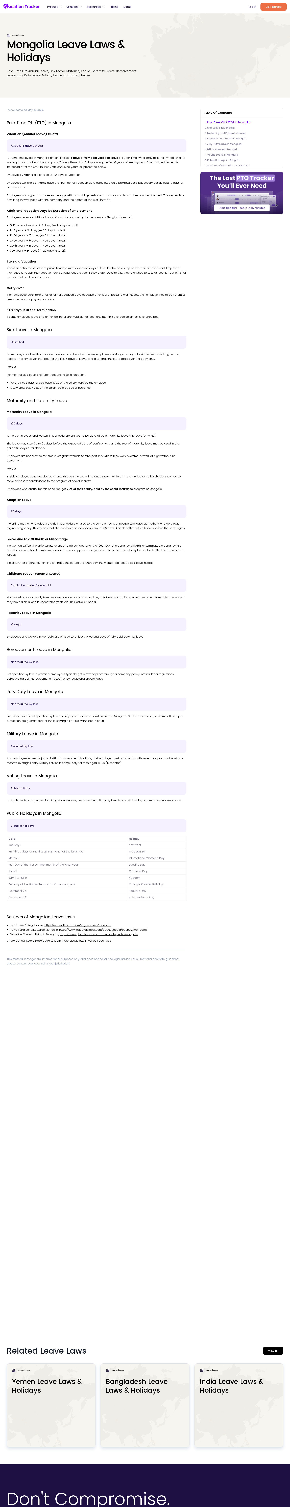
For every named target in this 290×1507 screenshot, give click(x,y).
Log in (252, 7)
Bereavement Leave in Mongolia (227, 138)
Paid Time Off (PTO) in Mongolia (228, 122)
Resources (94, 7)
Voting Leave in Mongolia (222, 154)
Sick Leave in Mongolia (221, 127)
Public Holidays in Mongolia (223, 160)
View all (273, 1351)
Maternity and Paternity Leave (226, 133)
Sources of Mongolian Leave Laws (228, 165)
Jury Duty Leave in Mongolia (224, 144)
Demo (127, 7)
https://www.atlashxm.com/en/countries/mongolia (77, 925)
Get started (273, 7)
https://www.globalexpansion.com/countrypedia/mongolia (99, 934)
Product (53, 7)
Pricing (113, 7)
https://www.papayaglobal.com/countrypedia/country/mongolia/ (103, 930)
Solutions (72, 7)
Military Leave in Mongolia (222, 149)
